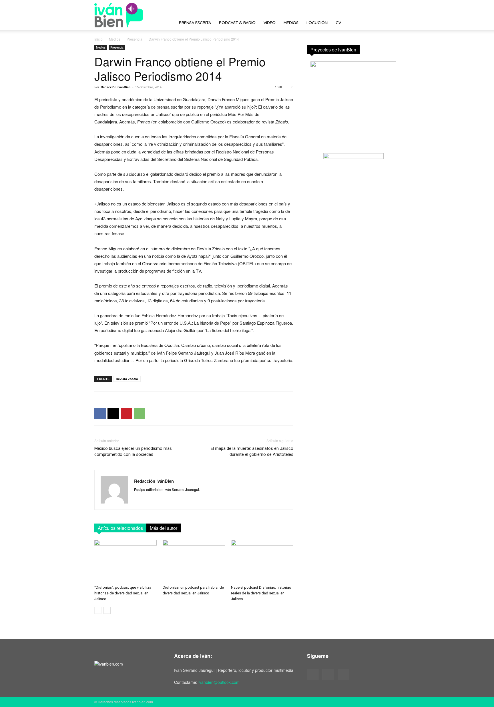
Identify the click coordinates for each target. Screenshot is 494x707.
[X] (113, 413)
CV (338, 22)
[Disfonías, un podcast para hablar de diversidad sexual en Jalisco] (194, 561)
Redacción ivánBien (116, 87)
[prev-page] (97, 610)
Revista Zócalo (127, 379)
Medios (291, 22)
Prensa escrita (195, 22)
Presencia (134, 39)
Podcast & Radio (237, 22)
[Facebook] (100, 413)
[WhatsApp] (139, 413)
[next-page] (107, 610)
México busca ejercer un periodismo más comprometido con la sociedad (133, 451)
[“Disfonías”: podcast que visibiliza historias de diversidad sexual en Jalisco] (125, 561)
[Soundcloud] (328, 674)
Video (270, 22)
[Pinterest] (126, 413)
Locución (317, 22)
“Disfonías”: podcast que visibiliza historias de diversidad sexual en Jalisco (122, 593)
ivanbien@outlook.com (219, 682)
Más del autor (163, 528)
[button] (393, 23)
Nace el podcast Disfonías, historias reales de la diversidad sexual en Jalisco (261, 593)
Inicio (98, 39)
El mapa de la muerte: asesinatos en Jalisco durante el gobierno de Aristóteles (252, 451)
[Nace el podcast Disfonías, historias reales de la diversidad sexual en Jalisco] (262, 561)
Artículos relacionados (120, 528)
